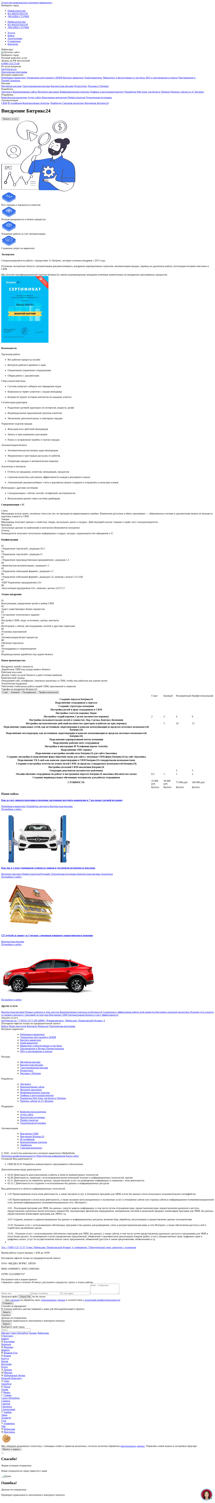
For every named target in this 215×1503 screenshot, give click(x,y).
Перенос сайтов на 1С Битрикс (187, 91)
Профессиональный (48, 692)
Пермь (4, 1389)
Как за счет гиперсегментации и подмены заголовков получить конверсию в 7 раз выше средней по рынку (62, 800)
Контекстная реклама (62, 86)
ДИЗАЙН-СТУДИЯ (18, 16)
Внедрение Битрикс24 (97, 103)
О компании (14, 41)
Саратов (5, 1403)
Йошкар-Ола (10, 1352)
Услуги (11, 32)
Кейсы (11, 35)
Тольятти (6, 1417)
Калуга (5, 1358)
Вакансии (43, 1026)
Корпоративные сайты (25, 91)
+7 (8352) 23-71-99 (27, 1020)
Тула (3, 1420)
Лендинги (6, 91)
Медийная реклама (11, 86)
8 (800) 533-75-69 (10, 63)
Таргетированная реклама (36, 86)
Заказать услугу (10, 119)
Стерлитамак (8, 1409)
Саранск (5, 1400)
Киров (4, 1361)
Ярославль (9, 1432)
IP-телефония (15, 103)
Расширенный (29, 692)
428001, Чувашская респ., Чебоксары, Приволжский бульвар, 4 (71, 1020)
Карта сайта (72, 1156)
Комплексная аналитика (14, 97)
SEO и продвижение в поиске (162, 77)
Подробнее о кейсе (11, 809)
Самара (7, 1395)
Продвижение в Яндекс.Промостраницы (42, 1048)
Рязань (6, 1392)
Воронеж (6, 1344)
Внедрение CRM (29, 1133)
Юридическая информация (50, 1156)
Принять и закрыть (11, 1449)
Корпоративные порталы (36, 103)
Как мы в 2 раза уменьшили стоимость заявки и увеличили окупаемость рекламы (48, 868)
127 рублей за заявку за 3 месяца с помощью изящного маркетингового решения (47, 935)
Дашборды (56, 103)
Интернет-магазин (11, 874)
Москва (5, 1333)
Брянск (5, 1338)
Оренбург (6, 1384)
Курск (4, 1367)
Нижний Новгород (11, 1378)
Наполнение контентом (54, 97)
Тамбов (7, 1412)
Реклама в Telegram (98, 86)
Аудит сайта (34, 97)
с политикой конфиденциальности (101, 1300)
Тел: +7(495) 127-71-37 (13, 1247)
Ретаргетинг (80, 86)
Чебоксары (43, 1333)
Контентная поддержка (32, 1117)
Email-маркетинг (93, 77)
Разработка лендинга (38, 806)
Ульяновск (9, 1423)
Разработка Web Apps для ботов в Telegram (147, 91)
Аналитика (107, 874)
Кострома (6, 1364)
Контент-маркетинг (30, 1040)
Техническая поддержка (99, 97)
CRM (4, 103)
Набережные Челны (14, 1375)
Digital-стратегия (76, 97)
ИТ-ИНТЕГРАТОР (18, 13)
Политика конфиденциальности (18, 1156)
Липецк (8, 1369)
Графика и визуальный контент (107, 91)
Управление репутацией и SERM (44, 77)
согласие (15, 1300)
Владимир (9, 1341)
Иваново (8, 1347)
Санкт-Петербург (19, 1333)
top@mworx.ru (9, 69)
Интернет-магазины (48, 91)
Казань (33, 1333)
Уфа (3, 1426)
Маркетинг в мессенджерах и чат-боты (124, 77)
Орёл (6, 1381)
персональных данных (53, 1300)
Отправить (8, 1303)
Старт (5, 692)
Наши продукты (17, 1026)
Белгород (8, 1335)
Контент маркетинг (73, 77)
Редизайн (45, 874)
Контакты (13, 44)
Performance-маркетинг (14, 77)
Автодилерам (15, 38)
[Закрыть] (2, 1453)
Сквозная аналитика (73, 103)
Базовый (15, 692)
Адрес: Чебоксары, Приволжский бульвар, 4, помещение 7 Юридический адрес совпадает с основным (81, 1247)
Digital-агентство (17, 10)
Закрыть (6, 1312)
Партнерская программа (14, 72)
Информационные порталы (74, 91)
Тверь (4, 1415)
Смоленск (6, 1406)
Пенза (7, 1386)
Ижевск (5, 1350)
